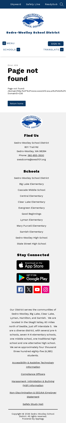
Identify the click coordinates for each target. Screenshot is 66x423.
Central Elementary (31, 195)
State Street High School (31, 243)
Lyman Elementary (31, 219)
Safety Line (33, 4)
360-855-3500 (36, 155)
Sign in (55, 43)
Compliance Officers (33, 374)
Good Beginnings (31, 213)
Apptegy (39, 418)
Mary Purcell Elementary (31, 225)
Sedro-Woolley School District (31, 178)
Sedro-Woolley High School (31, 237)
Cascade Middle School (31, 189)
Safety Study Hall (33, 404)
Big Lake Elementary (31, 183)
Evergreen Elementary (31, 207)
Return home (16, 103)
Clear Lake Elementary (31, 201)
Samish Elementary (31, 231)
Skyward (15, 4)
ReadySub (51, 4)
